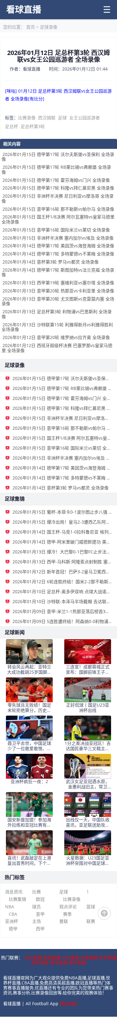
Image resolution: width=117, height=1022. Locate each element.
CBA (13, 914)
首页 (30, 27)
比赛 (36, 892)
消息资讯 (13, 892)
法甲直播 (107, 957)
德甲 (13, 929)
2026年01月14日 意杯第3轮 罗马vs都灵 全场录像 (50, 262)
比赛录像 (27, 118)
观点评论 (68, 907)
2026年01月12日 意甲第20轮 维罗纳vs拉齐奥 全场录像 (56, 337)
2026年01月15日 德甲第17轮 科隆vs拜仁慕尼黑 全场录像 (58, 188)
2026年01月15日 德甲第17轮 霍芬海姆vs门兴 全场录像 (56, 180)
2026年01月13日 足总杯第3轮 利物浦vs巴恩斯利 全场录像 (57, 314)
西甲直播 (77, 962)
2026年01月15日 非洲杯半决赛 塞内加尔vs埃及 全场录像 (58, 238)
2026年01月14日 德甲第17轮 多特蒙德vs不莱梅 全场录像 (58, 254)
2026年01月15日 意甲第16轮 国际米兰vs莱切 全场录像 (56, 230)
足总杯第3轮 (33, 126)
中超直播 (89, 957)
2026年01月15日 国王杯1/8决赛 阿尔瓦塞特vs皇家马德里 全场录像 (58, 219)
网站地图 (68, 1003)
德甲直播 (40, 962)
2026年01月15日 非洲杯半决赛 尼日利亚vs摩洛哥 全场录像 (58, 198)
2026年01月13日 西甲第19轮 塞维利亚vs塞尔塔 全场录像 (58, 283)
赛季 (67, 914)
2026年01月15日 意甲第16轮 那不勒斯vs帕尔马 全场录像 (58, 209)
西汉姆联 (47, 118)
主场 (36, 921)
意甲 (40, 914)
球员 (36, 907)
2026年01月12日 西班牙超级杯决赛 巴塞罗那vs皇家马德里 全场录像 (57, 347)
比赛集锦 (17, 899)
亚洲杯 (11, 921)
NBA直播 (33, 957)
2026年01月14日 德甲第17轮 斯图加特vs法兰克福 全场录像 (58, 272)
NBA (9, 907)
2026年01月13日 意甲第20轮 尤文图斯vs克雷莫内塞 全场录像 (58, 301)
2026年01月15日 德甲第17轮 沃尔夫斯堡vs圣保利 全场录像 (58, 156)
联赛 (90, 921)
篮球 (90, 907)
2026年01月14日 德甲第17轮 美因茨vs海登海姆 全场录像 (58, 246)
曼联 (63, 921)
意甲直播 (58, 962)
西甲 (40, 929)
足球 (62, 118)
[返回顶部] (104, 913)
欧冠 (40, 899)
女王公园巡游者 (84, 118)
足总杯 (11, 126)
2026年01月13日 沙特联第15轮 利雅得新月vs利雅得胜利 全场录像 (57, 327)
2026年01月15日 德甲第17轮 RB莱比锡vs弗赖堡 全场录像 (56, 169)
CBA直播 (70, 957)
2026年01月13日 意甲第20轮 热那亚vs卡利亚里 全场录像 (58, 291)
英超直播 (52, 957)
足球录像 (48, 27)
